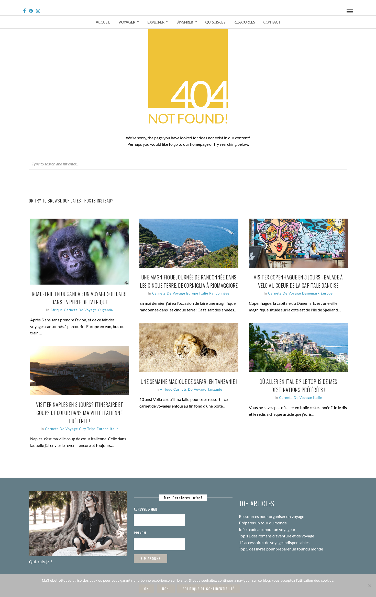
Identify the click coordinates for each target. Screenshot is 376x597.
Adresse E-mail (146, 509)
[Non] (369, 585)
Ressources (244, 22)
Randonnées (219, 293)
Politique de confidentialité (208, 588)
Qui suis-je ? (215, 22)
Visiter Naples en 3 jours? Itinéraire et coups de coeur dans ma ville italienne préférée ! (79, 413)
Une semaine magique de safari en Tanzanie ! (189, 381)
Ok (146, 588)
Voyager (126, 22)
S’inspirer (184, 22)
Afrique (56, 310)
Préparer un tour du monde (263, 522)
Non (165, 588)
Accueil (103, 22)
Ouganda (105, 310)
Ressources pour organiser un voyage (271, 516)
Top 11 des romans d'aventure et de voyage (276, 535)
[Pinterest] (31, 11)
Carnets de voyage (80, 310)
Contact (272, 22)
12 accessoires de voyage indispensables (274, 542)
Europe (192, 293)
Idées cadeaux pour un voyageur (267, 529)
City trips (87, 429)
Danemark (311, 293)
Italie (203, 293)
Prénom (140, 532)
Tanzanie (214, 389)
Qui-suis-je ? (40, 561)
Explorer (155, 22)
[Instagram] (38, 11)
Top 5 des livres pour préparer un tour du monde (281, 548)
